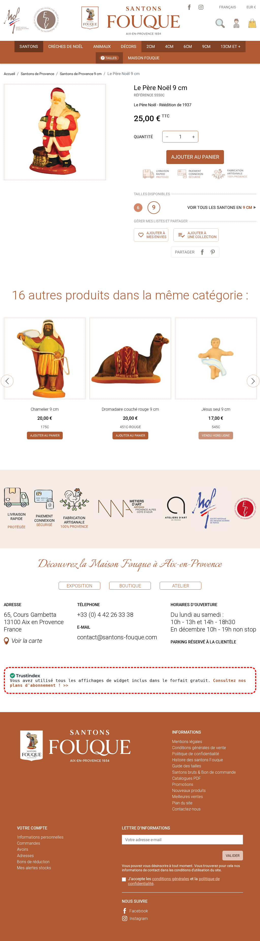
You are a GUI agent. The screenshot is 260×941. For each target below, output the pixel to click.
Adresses (25, 855)
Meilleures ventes (187, 796)
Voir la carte (26, 640)
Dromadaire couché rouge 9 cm (130, 409)
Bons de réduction (33, 861)
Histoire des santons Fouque (197, 759)
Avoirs (22, 849)
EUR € (251, 7)
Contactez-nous (186, 809)
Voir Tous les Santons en (219, 207)
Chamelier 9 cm (45, 409)
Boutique (130, 585)
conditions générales (170, 878)
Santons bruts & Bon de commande (204, 772)
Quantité (143, 136)
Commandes (28, 843)
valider (233, 856)
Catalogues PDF (186, 778)
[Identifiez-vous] (236, 23)
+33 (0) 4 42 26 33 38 (105, 614)
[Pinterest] (212, 252)
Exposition (79, 585)
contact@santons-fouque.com (117, 637)
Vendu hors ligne (216, 435)
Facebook (138, 911)
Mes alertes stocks (34, 867)
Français (227, 7)
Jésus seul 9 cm (215, 409)
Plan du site (182, 803)
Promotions (182, 784)
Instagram (138, 918)
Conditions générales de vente (199, 747)
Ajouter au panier (195, 157)
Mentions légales (187, 741)
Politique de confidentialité (195, 753)
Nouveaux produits (189, 790)
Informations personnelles (40, 837)
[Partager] (202, 252)
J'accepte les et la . (174, 881)
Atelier (180, 585)
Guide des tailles (186, 766)
